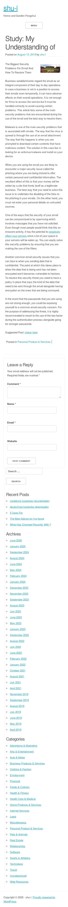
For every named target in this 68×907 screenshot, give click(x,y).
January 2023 (17, 629)
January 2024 (17, 582)
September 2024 (19, 552)
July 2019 (15, 712)
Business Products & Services (27, 763)
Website (12, 441)
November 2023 (19, 593)
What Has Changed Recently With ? (30, 524)
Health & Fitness (19, 793)
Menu (34, 25)
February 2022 (18, 658)
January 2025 (17, 546)
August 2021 (17, 676)
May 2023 (15, 623)
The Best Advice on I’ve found (27, 518)
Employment (17, 775)
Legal (13, 816)
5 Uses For (16, 512)
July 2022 (15, 647)
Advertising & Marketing (23, 745)
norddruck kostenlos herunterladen (29, 501)
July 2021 (15, 682)
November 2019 (19, 694)
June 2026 (16, 540)
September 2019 (19, 700)
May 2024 (15, 570)
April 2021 (15, 688)
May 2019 (15, 723)
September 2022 (19, 635)
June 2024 (16, 564)
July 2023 (15, 611)
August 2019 (17, 706)
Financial (15, 781)
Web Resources (19, 881)
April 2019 (15, 729)
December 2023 (19, 587)
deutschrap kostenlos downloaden (29, 507)
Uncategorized (18, 875)
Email (11, 422)
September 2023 (19, 599)
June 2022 (16, 652)
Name (11, 404)
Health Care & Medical (23, 799)
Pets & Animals (19, 834)
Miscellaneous (18, 822)
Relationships (17, 846)
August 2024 (17, 558)
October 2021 (17, 670)
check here (31, 332)
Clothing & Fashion (20, 769)
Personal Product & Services (34, 341)
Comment (14, 384)
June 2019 (16, 718)
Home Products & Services (25, 804)
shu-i (10, 8)
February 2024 (18, 576)
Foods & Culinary (20, 787)
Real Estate (16, 840)
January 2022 (17, 664)
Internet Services (19, 810)
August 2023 (17, 605)
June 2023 (16, 617)
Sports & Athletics (20, 858)
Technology (16, 864)
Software (15, 852)
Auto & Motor (17, 757)
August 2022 (17, 641)
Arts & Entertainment (22, 751)
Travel (13, 870)
